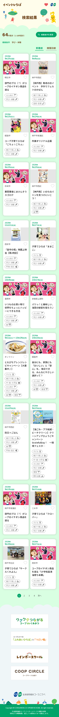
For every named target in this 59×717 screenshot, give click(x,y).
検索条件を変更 (47, 34)
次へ (40, 595)
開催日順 (51, 48)
